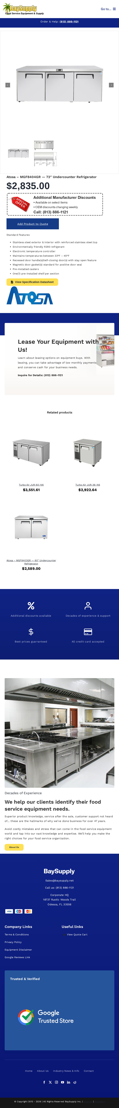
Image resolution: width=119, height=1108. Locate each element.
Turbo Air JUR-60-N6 (31, 484)
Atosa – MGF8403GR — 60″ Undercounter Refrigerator (31, 562)
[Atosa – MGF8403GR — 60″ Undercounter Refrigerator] (31, 503)
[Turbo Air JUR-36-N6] (87, 427)
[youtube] (62, 1082)
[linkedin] (68, 1082)
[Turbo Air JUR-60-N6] (31, 427)
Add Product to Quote (32, 223)
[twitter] (50, 1082)
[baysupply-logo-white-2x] (59, 868)
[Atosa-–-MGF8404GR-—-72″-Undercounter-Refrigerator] (59, 85)
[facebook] (44, 1082)
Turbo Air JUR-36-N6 (87, 484)
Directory (100, 1101)
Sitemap (88, 1101)
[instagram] (56, 1082)
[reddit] (74, 1082)
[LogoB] (23, 4)
